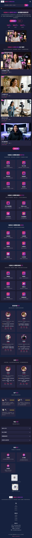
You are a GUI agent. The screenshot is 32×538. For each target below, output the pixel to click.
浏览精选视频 (13, 20)
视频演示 (16, 516)
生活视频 (16, 518)
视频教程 (16, 515)
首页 (16, 505)
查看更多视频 (16, 148)
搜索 (26, 5)
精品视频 (16, 519)
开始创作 (19, 20)
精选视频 (16, 506)
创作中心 (16, 508)
